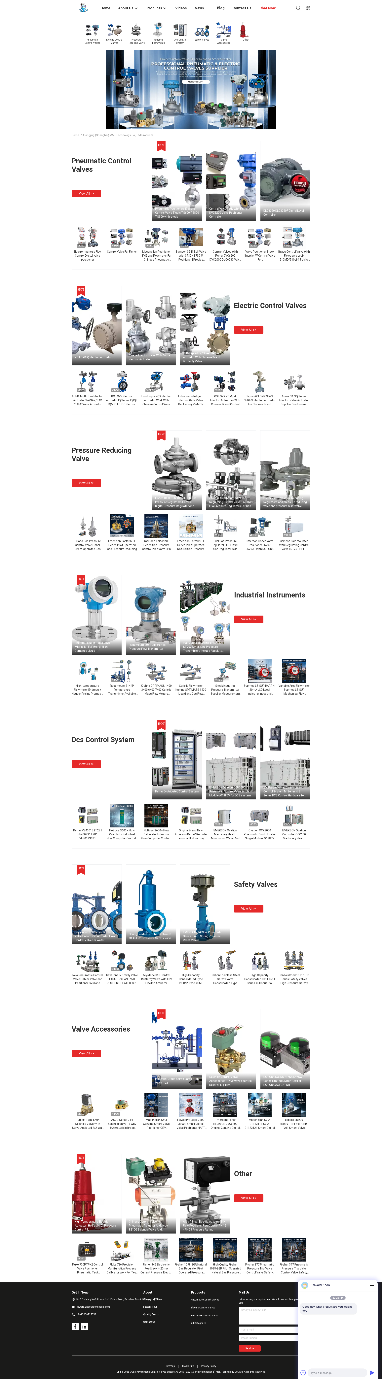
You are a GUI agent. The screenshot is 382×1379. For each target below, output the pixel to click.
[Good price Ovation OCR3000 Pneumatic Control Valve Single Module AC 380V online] (260, 815)
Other (243, 1174)
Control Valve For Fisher (122, 251)
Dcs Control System (103, 740)
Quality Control (151, 1314)
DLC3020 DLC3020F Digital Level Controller (283, 212)
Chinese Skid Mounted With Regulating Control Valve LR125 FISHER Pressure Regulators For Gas (294, 549)
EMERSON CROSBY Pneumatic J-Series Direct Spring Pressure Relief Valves (204, 936)
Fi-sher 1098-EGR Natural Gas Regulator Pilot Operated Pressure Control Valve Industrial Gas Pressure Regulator (191, 1272)
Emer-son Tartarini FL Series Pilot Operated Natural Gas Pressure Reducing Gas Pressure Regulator (191, 549)
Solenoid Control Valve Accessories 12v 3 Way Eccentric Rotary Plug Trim (230, 1080)
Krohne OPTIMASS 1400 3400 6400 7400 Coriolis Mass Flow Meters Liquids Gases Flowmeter (156, 693)
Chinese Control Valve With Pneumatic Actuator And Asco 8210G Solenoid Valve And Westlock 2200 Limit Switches (148, 1226)
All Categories (198, 1323)
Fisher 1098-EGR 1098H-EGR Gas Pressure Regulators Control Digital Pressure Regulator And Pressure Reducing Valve (176, 502)
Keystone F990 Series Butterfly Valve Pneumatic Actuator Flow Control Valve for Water (95, 936)
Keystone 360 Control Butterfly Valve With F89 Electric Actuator (156, 979)
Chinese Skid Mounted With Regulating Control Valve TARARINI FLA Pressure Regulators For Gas (231, 502)
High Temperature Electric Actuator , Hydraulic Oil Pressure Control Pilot (95, 1225)
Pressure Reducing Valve (204, 1315)
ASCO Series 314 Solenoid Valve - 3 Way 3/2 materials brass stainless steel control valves (122, 1127)
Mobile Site (188, 1366)
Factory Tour (150, 1306)
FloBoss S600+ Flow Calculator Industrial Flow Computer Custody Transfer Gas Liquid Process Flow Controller (122, 838)
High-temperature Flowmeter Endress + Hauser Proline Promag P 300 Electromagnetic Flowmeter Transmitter (87, 693)
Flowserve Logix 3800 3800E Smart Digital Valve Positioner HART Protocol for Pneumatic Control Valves (191, 1127)
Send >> (249, 1348)
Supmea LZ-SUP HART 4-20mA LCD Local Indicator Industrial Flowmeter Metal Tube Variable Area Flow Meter (260, 693)
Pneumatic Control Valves (205, 1299)
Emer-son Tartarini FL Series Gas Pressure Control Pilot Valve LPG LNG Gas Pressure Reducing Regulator (156, 549)
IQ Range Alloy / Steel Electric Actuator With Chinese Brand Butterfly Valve (201, 357)
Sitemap (170, 1366)
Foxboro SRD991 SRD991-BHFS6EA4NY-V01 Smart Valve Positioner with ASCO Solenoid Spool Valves (294, 1127)
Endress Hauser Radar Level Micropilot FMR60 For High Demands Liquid (92, 646)
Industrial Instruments (269, 595)
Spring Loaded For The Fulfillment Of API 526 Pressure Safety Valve (150, 936)
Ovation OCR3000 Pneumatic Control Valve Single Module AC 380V (260, 834)
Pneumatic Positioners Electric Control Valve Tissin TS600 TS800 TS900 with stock (177, 212)
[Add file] (303, 1372)
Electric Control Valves (270, 306)
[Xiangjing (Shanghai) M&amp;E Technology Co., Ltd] (84, 7)
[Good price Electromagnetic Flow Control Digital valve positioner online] (87, 236)
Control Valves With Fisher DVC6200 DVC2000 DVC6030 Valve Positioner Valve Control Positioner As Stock (225, 259)
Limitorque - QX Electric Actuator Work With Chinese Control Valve (156, 400)
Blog (221, 8)
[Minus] (372, 1285)
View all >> (86, 193)
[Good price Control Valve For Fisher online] (122, 236)
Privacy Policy (208, 1366)
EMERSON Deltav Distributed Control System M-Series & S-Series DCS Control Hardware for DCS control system (284, 791)
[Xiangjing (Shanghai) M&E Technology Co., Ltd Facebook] (75, 1326)
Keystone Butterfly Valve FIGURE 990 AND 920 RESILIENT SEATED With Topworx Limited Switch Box (122, 983)
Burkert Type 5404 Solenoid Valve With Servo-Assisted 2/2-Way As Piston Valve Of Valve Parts (87, 1127)
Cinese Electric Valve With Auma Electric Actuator (149, 357)
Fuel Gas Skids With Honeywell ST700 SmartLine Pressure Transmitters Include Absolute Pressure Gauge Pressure (202, 647)
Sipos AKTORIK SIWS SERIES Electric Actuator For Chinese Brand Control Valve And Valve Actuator (260, 404)
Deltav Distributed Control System (177, 791)
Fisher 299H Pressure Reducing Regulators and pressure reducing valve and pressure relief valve (285, 502)
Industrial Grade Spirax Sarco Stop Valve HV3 (177, 1080)
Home (75, 135)
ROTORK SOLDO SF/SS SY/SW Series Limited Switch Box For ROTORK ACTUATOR (282, 1080)
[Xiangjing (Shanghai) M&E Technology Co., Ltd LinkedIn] (84, 1326)
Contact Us (149, 1322)
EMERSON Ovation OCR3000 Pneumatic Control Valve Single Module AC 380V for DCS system (230, 791)
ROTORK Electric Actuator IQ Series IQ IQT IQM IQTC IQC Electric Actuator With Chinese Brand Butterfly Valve (122, 404)
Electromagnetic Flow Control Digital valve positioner (87, 255)
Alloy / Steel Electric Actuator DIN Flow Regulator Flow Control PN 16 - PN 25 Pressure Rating (204, 1225)
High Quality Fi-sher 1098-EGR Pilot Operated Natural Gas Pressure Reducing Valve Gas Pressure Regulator (225, 1272)
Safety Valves (256, 884)
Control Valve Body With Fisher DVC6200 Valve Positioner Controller (228, 212)
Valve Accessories (101, 1029)
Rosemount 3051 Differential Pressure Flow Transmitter (147, 646)
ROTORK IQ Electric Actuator (93, 357)
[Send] (372, 1372)
